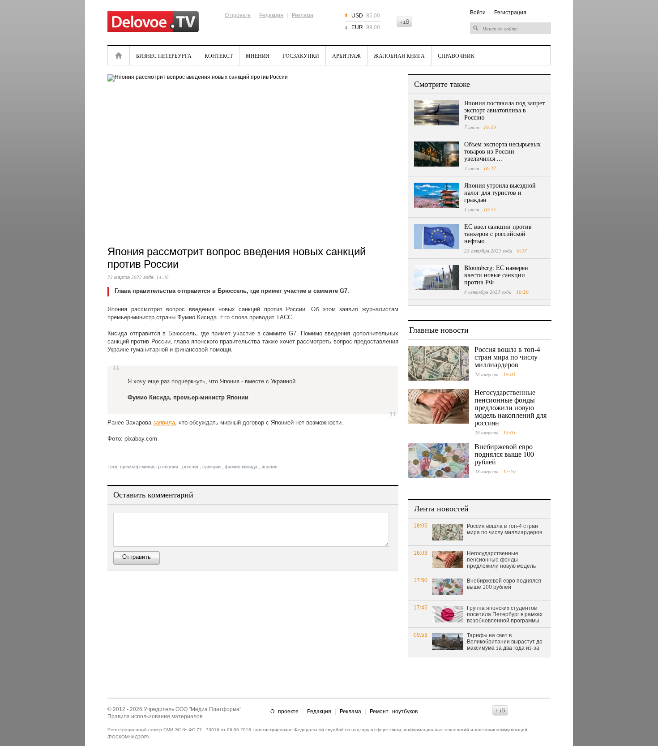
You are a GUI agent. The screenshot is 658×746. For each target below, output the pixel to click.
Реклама (302, 15)
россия (190, 466)
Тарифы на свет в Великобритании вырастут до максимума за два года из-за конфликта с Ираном (505, 642)
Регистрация (510, 12)
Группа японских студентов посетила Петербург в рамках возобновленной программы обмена (505, 615)
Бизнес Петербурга (164, 55)
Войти (478, 12)
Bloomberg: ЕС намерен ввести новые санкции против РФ (496, 274)
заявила (164, 422)
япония (269, 466)
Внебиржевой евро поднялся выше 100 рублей (504, 454)
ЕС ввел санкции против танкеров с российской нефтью (498, 233)
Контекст (219, 55)
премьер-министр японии (149, 466)
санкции (211, 466)
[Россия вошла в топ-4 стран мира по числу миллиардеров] (438, 363)
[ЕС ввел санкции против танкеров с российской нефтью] (436, 236)
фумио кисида (241, 466)
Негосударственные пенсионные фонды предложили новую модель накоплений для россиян (510, 407)
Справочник (456, 55)
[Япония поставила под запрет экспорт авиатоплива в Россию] (436, 112)
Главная (119, 55)
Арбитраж (346, 55)
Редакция (271, 15)
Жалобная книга (399, 55)
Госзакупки (300, 55)
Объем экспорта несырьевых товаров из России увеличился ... (502, 151)
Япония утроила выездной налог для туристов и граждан (500, 192)
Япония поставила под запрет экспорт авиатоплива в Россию (504, 110)
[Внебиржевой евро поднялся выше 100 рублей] (438, 460)
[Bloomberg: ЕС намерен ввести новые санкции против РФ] (436, 277)
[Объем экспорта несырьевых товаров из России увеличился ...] (436, 154)
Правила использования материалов (154, 716)
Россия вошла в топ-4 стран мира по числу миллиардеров (507, 356)
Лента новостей (441, 508)
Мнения (257, 55)
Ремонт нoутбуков (394, 711)
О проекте (238, 15)
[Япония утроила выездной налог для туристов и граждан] (436, 195)
